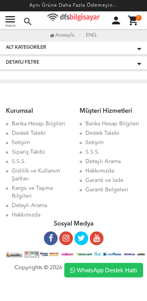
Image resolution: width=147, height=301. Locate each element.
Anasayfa (64, 35)
